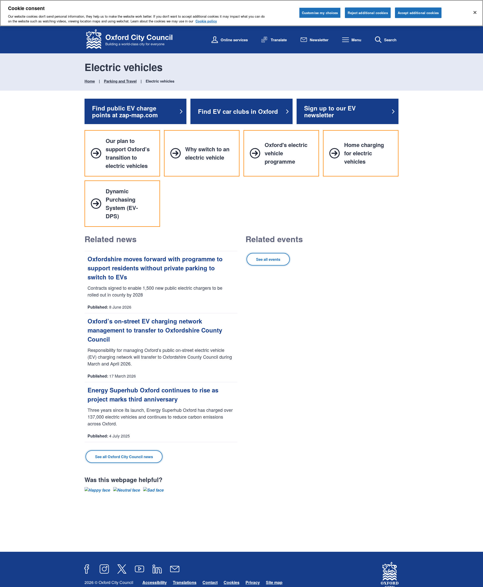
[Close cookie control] (474, 12)
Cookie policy (206, 21)
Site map (274, 582)
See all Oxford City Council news (124, 456)
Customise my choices (320, 12)
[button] (97, 490)
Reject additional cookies (368, 12)
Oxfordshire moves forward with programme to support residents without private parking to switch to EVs (155, 267)
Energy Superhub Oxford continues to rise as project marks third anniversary (153, 394)
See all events (268, 259)
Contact (210, 582)
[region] (241, 13)
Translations (184, 582)
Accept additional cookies (418, 12)
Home (90, 81)
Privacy (253, 582)
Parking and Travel (120, 81)
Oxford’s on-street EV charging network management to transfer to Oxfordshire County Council (155, 330)
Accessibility (154, 582)
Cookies (231, 582)
